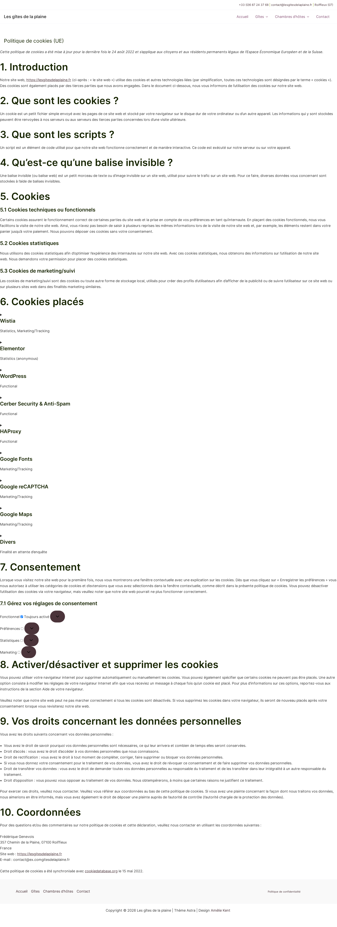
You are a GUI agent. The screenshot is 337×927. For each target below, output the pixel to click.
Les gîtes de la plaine (25, 16)
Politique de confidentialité (284, 891)
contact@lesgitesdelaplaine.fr (292, 5)
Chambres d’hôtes (290, 17)
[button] (266, 17)
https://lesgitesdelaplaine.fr (48, 80)
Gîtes (259, 17)
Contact (323, 17)
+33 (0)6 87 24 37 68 (254, 5)
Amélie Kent (220, 910)
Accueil (242, 17)
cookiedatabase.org (101, 871)
